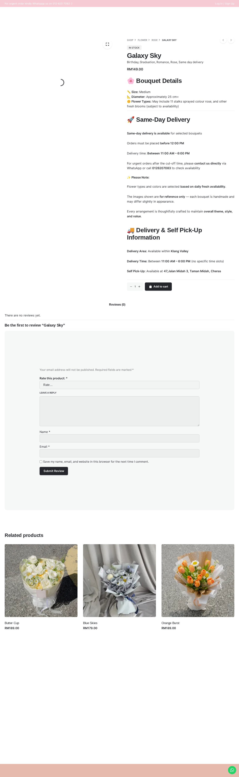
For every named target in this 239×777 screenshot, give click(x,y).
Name (45, 432)
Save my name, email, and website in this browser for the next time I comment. (96, 461)
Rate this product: (54, 378)
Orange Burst (170, 623)
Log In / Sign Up (224, 3)
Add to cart (160, 286)
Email (45, 446)
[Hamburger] (24, 49)
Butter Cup (12, 623)
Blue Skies (90, 623)
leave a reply (48, 392)
